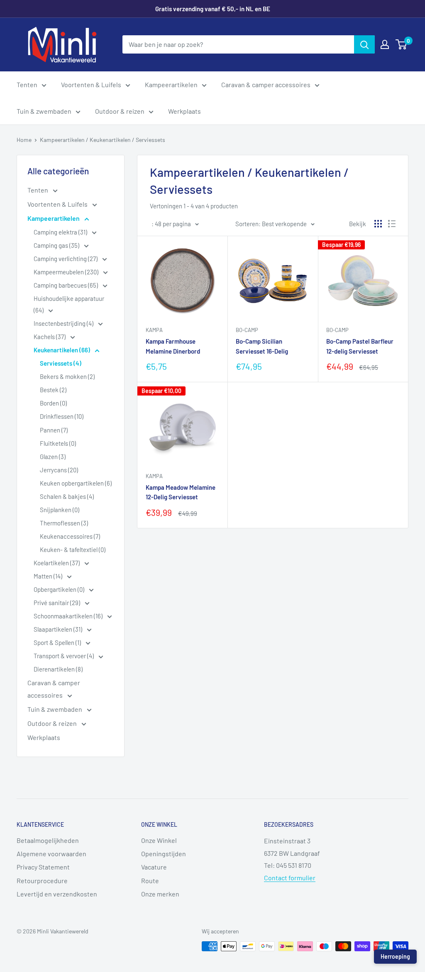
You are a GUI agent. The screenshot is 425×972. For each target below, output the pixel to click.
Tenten (27, 84)
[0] (401, 44)
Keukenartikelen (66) (62, 350)
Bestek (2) (53, 389)
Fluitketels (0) (58, 443)
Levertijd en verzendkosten (57, 894)
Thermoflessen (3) (64, 523)
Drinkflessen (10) (61, 416)
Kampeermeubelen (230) (67, 272)
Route (150, 880)
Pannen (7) (54, 430)
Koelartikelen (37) (57, 563)
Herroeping (395, 956)
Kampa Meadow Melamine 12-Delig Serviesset (180, 492)
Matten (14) (49, 576)
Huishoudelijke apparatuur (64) (69, 304)
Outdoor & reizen (119, 111)
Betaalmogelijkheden (48, 840)
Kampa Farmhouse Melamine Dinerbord (173, 345)
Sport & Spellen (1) (58, 642)
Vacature (154, 867)
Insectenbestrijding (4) (64, 323)
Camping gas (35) (57, 245)
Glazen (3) (53, 456)
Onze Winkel (159, 840)
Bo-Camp (247, 330)
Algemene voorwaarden (51, 853)
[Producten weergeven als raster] (378, 223)
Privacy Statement (43, 867)
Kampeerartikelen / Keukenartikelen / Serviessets (102, 139)
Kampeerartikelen (171, 84)
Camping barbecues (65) (66, 285)
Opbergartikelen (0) (59, 589)
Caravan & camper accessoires (265, 84)
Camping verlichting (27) (66, 258)
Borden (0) (53, 403)
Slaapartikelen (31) (58, 629)
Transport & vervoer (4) (64, 655)
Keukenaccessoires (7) (70, 536)
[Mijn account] (385, 44)
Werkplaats (184, 111)
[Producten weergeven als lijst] (392, 223)
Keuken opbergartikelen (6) (76, 483)
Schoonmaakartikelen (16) (69, 616)
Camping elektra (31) (61, 232)
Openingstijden (163, 853)
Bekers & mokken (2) (67, 376)
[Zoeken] (364, 44)
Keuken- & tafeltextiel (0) (72, 549)
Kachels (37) (50, 336)
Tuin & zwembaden (44, 111)
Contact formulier (289, 878)
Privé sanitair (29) (57, 602)
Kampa (154, 330)
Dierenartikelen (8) (58, 669)
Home (24, 139)
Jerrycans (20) (59, 470)
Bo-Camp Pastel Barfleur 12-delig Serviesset (359, 345)
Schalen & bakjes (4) (67, 496)
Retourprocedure (42, 880)
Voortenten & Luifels (91, 84)
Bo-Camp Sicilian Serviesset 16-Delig (262, 345)
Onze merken (160, 894)
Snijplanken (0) (59, 509)
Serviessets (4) (60, 363)
